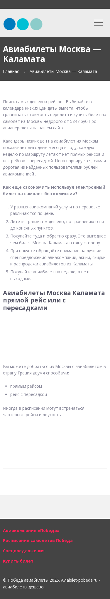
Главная (11, 71)
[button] (55, 326)
